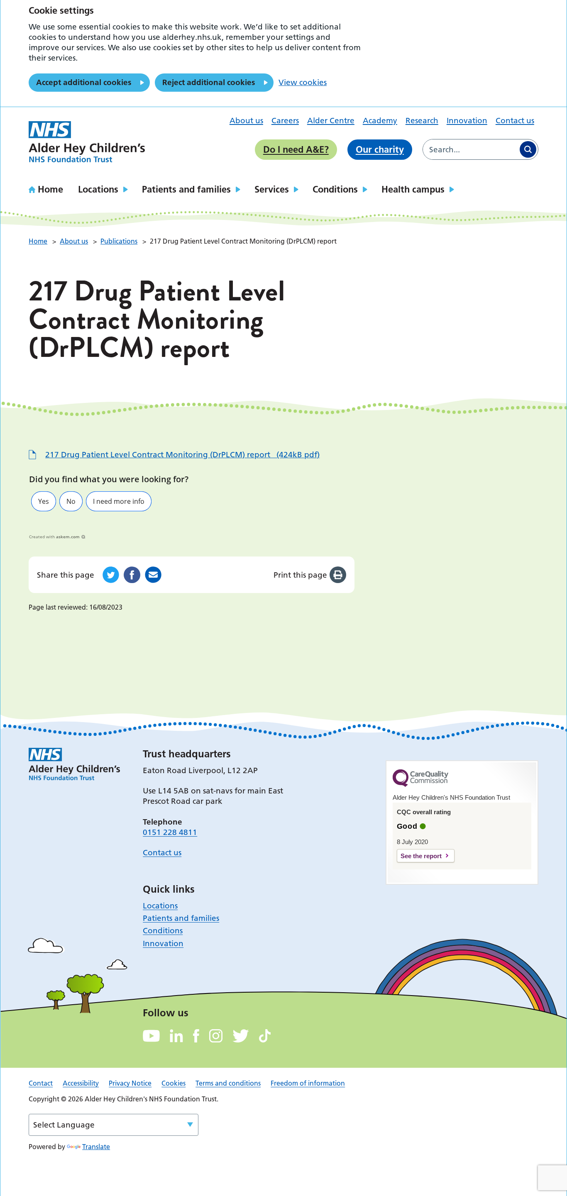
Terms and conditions (228, 1083)
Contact (41, 1083)
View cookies (303, 82)
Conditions (335, 189)
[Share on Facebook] (132, 574)
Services (271, 189)
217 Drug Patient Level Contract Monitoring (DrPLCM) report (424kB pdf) (182, 454)
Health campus (413, 189)
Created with (54, 536)
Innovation (467, 120)
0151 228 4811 (170, 832)
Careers (285, 120)
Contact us (515, 120)
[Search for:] (470, 149)
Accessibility (81, 1083)
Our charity (380, 149)
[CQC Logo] (420, 784)
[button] (43, 501)
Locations (98, 189)
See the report (421, 855)
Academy (380, 120)
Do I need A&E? (296, 149)
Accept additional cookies (83, 82)
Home (50, 189)
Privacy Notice (130, 1083)
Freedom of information (308, 1083)
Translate (96, 1146)
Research (422, 120)
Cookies (173, 1083)
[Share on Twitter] (111, 574)
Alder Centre (330, 120)
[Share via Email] (153, 574)
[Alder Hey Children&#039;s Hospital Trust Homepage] (87, 142)
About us (246, 120)
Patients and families (186, 189)
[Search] (528, 149)
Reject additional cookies (208, 82)
